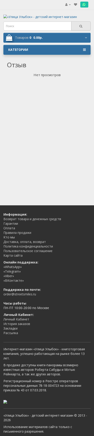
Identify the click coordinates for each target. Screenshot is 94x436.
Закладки (10, 328)
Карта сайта (13, 255)
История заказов (16, 324)
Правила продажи (17, 232)
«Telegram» (12, 271)
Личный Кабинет (16, 319)
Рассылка (10, 333)
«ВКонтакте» (13, 280)
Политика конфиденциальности (28, 246)
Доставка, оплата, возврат (24, 242)
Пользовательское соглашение (27, 251)
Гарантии (10, 223)
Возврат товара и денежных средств (32, 219)
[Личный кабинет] (68, 4)
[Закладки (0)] (75, 4)
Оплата (9, 228)
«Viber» (8, 276)
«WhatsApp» (12, 267)
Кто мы (9, 237)
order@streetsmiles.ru (19, 294)
